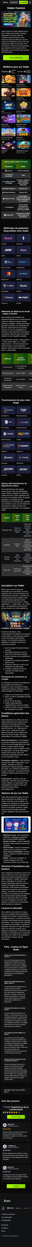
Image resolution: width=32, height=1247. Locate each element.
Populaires (5, 71)
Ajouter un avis (16, 1116)
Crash (21, 71)
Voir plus (16, 1186)
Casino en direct (14, 71)
